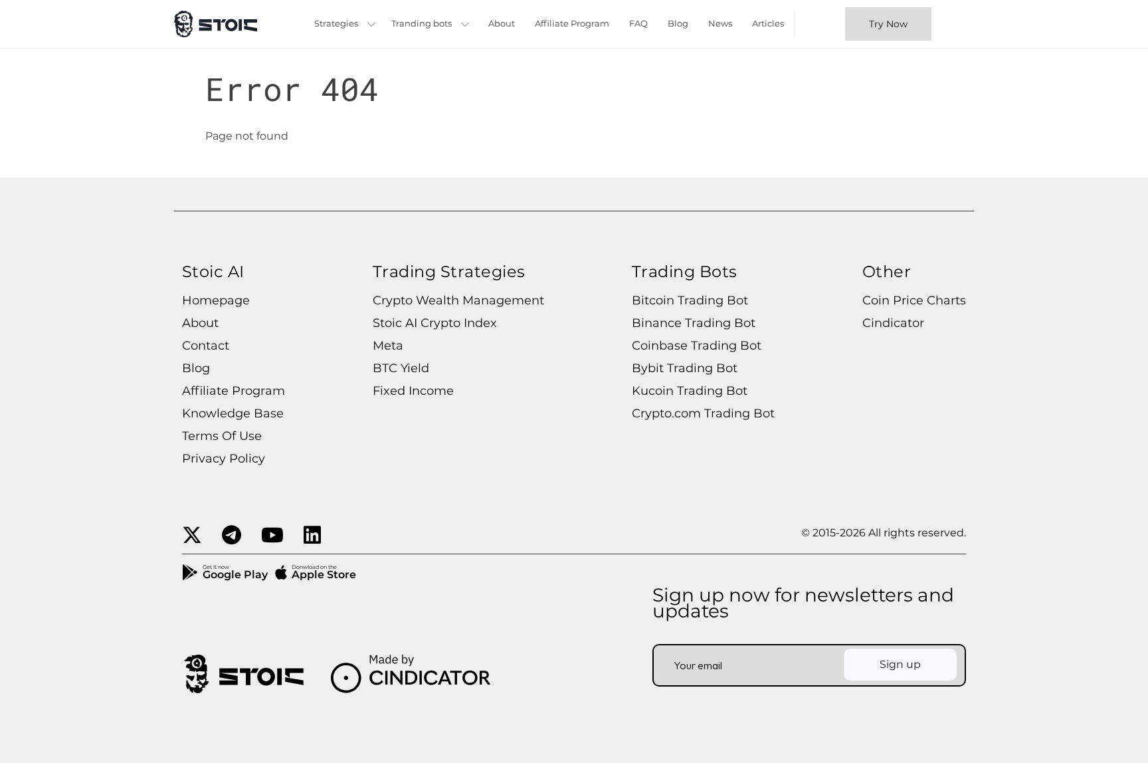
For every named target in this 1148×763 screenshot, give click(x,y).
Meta (388, 345)
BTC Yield (401, 368)
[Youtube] (272, 536)
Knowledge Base (233, 413)
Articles (768, 23)
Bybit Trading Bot (684, 368)
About (501, 23)
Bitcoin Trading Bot (690, 300)
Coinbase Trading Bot (696, 345)
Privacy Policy (223, 458)
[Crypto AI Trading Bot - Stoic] (215, 24)
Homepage (216, 300)
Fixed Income (413, 390)
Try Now (888, 24)
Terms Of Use (222, 436)
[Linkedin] (312, 536)
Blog (678, 23)
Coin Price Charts (914, 300)
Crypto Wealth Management (458, 300)
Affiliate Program (572, 23)
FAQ (638, 23)
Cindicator (893, 323)
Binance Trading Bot (693, 323)
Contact (205, 345)
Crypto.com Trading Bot (703, 413)
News (720, 23)
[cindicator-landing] (243, 674)
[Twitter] (192, 536)
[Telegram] (231, 536)
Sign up (900, 664)
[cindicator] (410, 674)
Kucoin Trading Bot (689, 390)
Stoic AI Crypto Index (435, 323)
